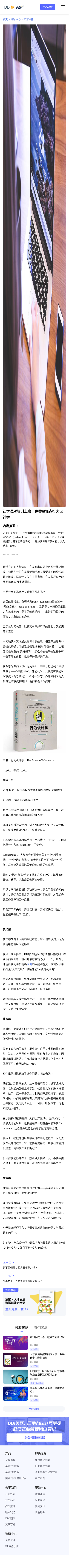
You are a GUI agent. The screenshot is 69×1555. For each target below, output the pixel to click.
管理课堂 (28, 19)
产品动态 (10, 1500)
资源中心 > (17, 19)
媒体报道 (10, 1506)
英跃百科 (10, 1524)
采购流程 (40, 1500)
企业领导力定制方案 (46, 1472)
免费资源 (10, 1540)
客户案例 (40, 1478)
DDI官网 (10, 1518)
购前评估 (40, 1494)
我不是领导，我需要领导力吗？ (20, 1267)
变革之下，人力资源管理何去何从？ (22, 1281)
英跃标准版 (12, 1466)
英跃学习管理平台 (16, 1478)
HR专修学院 (12, 1546)
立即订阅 (34, 1408)
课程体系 (10, 1460)
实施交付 (40, 1506)
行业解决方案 (42, 1466)
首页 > (7, 19)
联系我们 (10, 1512)
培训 (29, 964)
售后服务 (40, 1512)
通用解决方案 (42, 1460)
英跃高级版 (12, 1472)
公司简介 (10, 1494)
